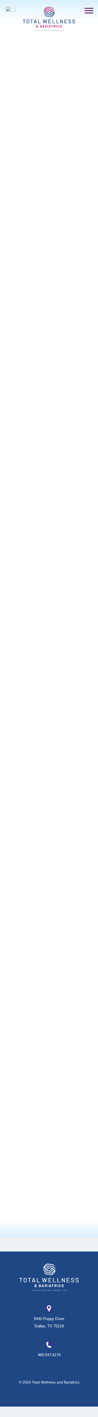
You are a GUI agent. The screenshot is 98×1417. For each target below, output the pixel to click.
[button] (89, 10)
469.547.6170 (49, 1355)
